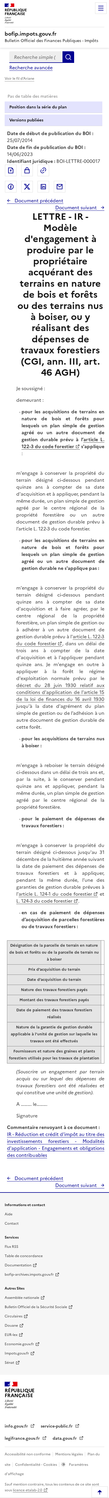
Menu (101, 8)
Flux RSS (11, 1246)
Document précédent (38, 200)
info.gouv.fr (17, 1426)
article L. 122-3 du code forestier (63, 443)
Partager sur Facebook (11, 186)
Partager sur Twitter (27, 186)
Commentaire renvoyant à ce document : (53, 1127)
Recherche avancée (31, 67)
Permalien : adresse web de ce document (43, 170)
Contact (12, 1223)
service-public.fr (57, 1426)
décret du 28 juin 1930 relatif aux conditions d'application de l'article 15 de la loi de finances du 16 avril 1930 (60, 692)
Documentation (18, 1265)
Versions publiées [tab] (26, 120)
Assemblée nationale (22, 1297)
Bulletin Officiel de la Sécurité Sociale (36, 1307)
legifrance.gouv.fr (23, 1438)
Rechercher (68, 57)
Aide (8, 1214)
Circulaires (13, 1316)
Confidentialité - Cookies (36, 1464)
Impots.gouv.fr (17, 1353)
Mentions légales (69, 1454)
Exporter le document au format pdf (11, 170)
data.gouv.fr (65, 1438)
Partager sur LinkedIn (43, 186)
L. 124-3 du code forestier (44, 900)
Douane (11, 1325)
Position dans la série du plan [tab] (38, 107)
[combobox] (35, 57)
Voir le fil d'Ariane (19, 78)
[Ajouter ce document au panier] (27, 170)
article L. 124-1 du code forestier (55, 893)
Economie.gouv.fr (19, 1344)
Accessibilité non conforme (28, 1454)
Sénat (9, 1362)
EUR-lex (11, 1334)
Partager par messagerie (59, 186)
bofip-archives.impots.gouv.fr (29, 1274)
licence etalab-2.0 (27, 1490)
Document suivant (76, 207)
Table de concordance (24, 1256)
